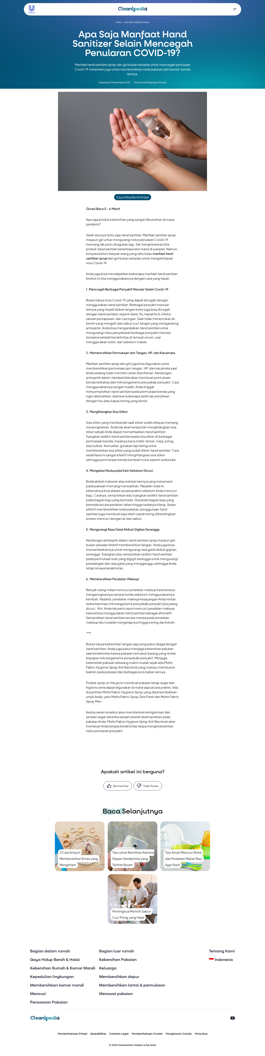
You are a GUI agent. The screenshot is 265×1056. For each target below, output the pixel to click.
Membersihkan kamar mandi (57, 985)
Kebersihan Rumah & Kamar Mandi (62, 968)
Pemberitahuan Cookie (147, 1034)
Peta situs (201, 1034)
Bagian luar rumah (116, 951)
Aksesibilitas (98, 1034)
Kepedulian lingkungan (52, 976)
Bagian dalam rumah (50, 951)
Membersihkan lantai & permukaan (132, 985)
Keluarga (107, 968)
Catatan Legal (119, 1034)
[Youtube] (232, 1018)
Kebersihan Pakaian (118, 959)
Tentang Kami (222, 951)
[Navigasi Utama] (235, 9)
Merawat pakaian (116, 993)
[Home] (133, 9)
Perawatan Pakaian (49, 1002)
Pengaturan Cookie (179, 1034)
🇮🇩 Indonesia (221, 959)
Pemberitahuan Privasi (72, 1034)
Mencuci (38, 993)
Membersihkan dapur (119, 976)
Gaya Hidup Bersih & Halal (55, 959)
